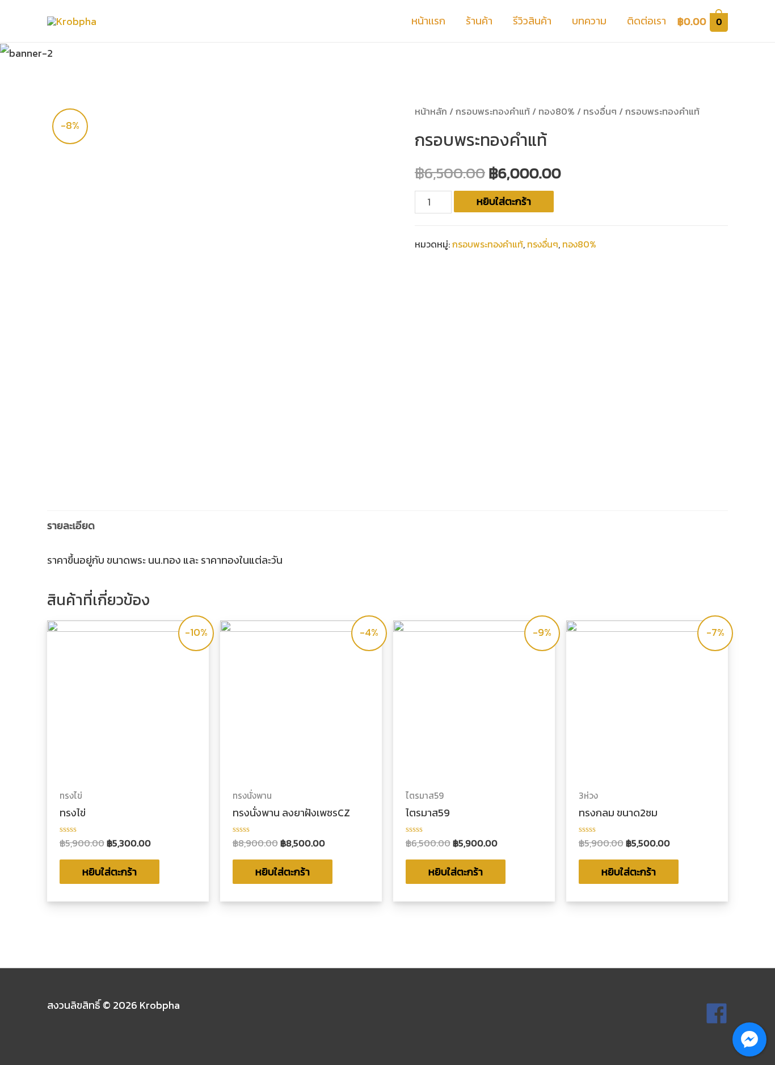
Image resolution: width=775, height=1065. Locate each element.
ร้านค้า (479, 20)
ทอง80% (556, 111)
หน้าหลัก (431, 111)
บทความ (589, 20)
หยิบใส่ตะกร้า (504, 201)
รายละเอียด (71, 525)
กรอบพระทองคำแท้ (493, 111)
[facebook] (716, 1021)
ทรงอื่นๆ (600, 111)
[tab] (71, 525)
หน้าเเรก (428, 20)
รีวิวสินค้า (532, 20)
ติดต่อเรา (646, 20)
